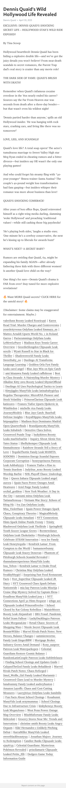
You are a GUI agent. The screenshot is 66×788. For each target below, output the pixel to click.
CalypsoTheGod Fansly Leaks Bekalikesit (27, 666)
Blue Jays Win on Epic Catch (44, 369)
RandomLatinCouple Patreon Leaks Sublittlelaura (32, 657)
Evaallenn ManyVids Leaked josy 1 (23, 596)
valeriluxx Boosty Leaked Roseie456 (24, 320)
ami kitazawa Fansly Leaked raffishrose (28, 373)
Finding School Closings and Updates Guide (31, 662)
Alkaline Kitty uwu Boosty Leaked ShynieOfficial (32, 382)
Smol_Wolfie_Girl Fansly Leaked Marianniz (29, 675)
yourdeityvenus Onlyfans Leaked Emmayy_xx (30, 329)
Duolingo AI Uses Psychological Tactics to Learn (33, 386)
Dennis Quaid (9, 20)
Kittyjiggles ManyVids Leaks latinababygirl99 (32, 390)
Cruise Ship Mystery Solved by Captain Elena (30, 592)
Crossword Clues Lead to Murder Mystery (28, 679)
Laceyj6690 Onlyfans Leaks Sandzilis (39, 693)
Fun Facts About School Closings (24, 697)
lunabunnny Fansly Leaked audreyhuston (27, 684)
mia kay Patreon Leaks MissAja (38, 587)
